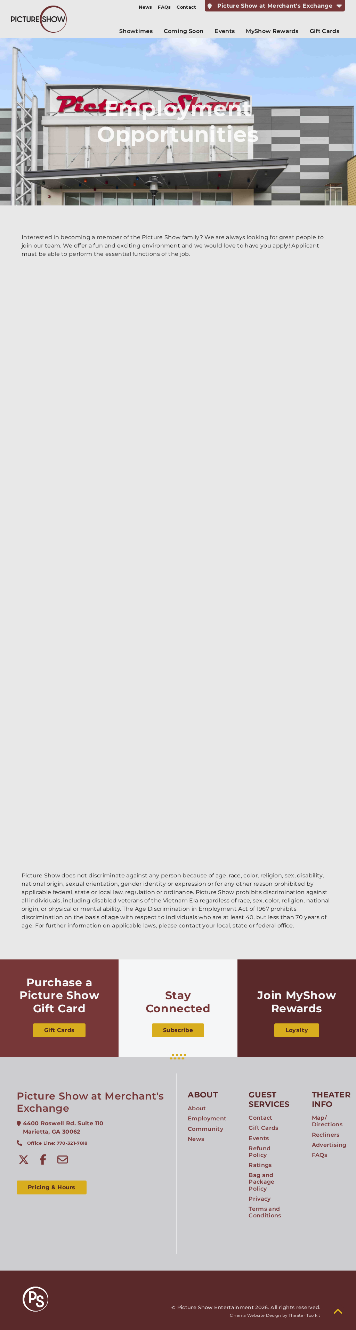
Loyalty (296, 1030)
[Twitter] (24, 1160)
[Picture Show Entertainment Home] (39, 19)
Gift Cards (59, 1030)
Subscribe (178, 1030)
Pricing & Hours (51, 1187)
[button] (338, 1312)
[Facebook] (43, 1160)
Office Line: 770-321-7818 (57, 1143)
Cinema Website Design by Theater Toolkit (275, 1315)
